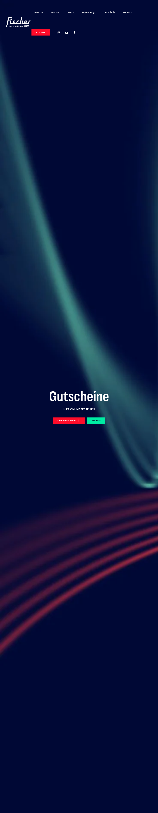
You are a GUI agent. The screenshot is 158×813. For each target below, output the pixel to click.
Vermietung (88, 12)
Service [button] (55, 12)
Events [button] (70, 12)
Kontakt (127, 12)
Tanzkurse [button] (37, 12)
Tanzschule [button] (108, 12)
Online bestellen (66, 420)
